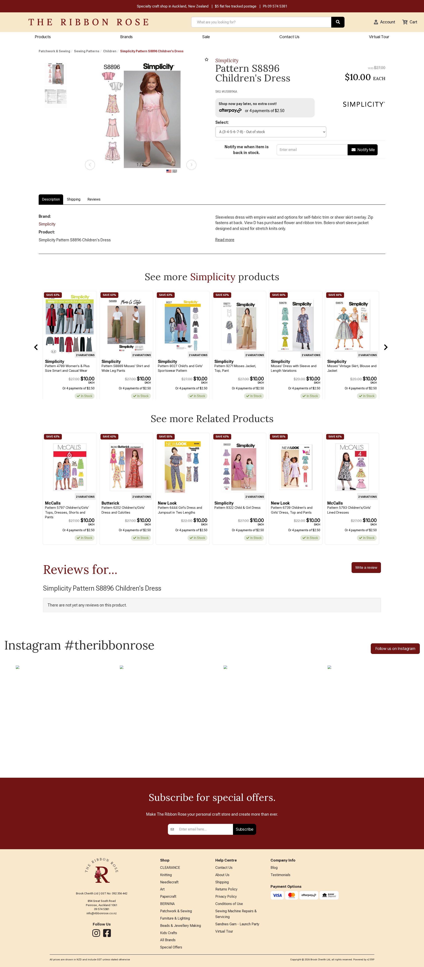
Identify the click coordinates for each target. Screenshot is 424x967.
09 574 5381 (277, 6)
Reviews (93, 199)
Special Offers (171, 947)
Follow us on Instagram (395, 648)
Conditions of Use (229, 904)
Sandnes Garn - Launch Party (237, 924)
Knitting (166, 875)
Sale (206, 36)
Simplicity (226, 60)
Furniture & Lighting (175, 918)
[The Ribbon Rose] (88, 22)
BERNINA (167, 904)
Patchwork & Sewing (54, 51)
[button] (384, 22)
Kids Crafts (168, 933)
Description (51, 199)
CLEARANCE (170, 868)
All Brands (168, 940)
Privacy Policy (226, 896)
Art (162, 889)
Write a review (366, 567)
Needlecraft (169, 882)
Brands (126, 36)
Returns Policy (226, 889)
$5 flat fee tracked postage (235, 6)
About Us (222, 875)
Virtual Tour (379, 36)
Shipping (73, 199)
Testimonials (280, 875)
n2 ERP (370, 959)
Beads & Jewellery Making (180, 926)
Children (109, 51)
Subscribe (244, 829)
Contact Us (289, 36)
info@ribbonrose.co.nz (102, 913)
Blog (274, 868)
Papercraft (168, 896)
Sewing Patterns (86, 51)
